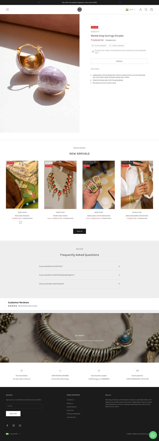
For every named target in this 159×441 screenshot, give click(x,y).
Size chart (70, 410)
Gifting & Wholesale (73, 414)
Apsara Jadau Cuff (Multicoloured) (98, 216)
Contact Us (70, 400)
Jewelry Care (71, 417)
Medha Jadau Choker (60, 216)
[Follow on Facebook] (7, 425)
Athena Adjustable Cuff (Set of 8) (137, 216)
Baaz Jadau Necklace (22, 216)
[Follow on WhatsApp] (20, 425)
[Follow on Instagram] (13, 425)
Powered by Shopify (147, 434)
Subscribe (13, 413)
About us (70, 403)
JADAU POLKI (22, 212)
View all (79, 231)
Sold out (119, 61)
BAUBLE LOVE (95, 31)
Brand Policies (71, 407)
